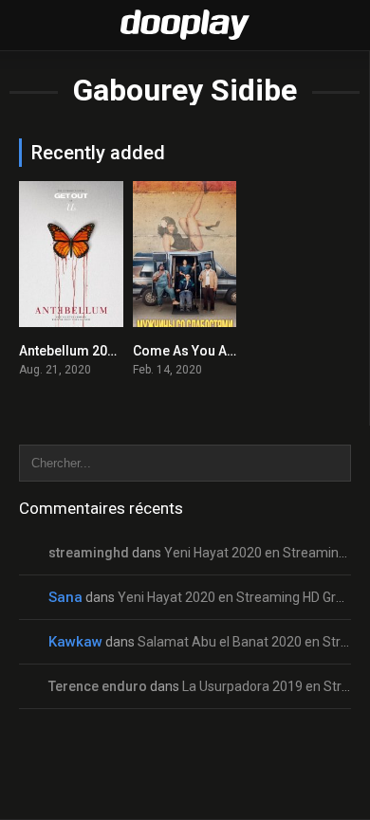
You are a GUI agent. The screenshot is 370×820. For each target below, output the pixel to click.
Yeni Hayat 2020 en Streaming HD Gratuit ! (243, 597)
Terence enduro (97, 686)
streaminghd (88, 552)
